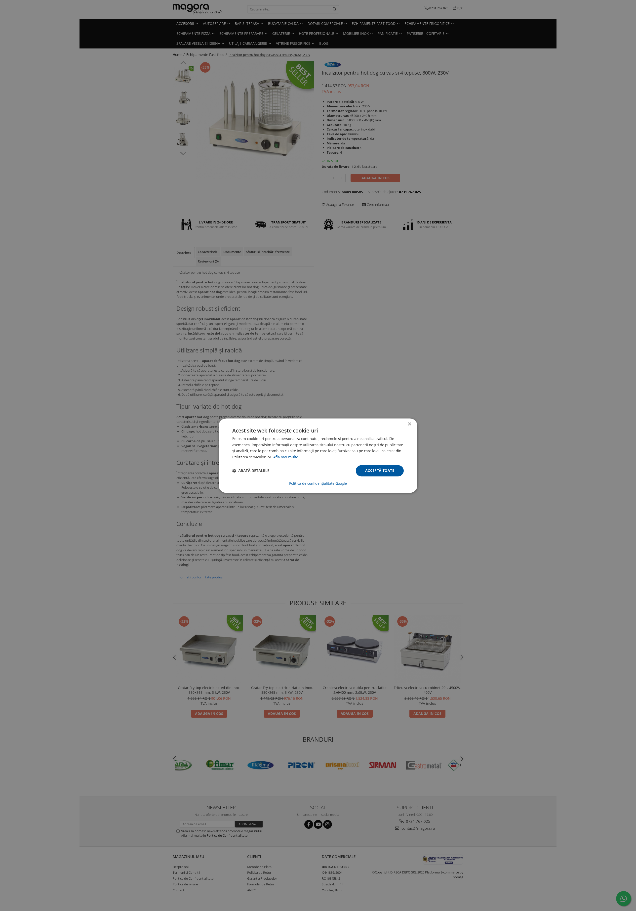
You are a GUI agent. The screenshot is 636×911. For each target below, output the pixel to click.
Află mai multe (285, 457)
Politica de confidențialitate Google (318, 483)
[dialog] (318, 455)
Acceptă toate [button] (379, 470)
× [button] (409, 424)
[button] (250, 471)
